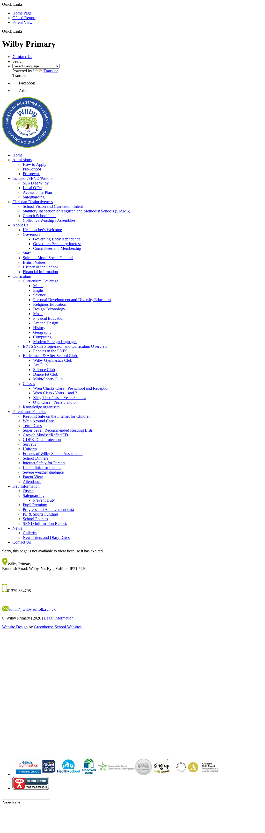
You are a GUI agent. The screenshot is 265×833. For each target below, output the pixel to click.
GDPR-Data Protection (42, 439)
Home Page (22, 13)
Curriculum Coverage (40, 281)
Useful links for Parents (42, 467)
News (17, 528)
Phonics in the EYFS (50, 351)
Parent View (22, 22)
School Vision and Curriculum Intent (53, 206)
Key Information (26, 486)
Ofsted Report (23, 18)
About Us (20, 225)
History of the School (40, 267)
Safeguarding (34, 197)
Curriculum (21, 276)
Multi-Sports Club (48, 379)
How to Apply (34, 164)
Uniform (30, 449)
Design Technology (49, 309)
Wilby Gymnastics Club (52, 360)
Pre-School (32, 169)
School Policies (35, 519)
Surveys (29, 444)
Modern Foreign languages (55, 341)
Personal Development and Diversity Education (72, 299)
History (39, 327)
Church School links (39, 215)
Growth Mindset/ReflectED (45, 435)
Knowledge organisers (41, 407)
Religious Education (49, 304)
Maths (38, 285)
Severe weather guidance (43, 472)
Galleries (30, 533)
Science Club (44, 369)
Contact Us (21, 542)
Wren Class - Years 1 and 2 (55, 393)
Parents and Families (29, 411)
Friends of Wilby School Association (53, 453)
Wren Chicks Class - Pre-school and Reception (71, 388)
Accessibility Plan (37, 192)
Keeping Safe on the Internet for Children (57, 416)
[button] (22, 56)
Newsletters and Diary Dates (46, 537)
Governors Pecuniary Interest (57, 243)
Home (17, 155)
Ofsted (28, 491)
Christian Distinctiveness (32, 202)
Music (38, 313)
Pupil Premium (35, 505)
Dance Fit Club (45, 374)
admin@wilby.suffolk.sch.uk (32, 609)
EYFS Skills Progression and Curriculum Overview (65, 346)
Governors (31, 234)
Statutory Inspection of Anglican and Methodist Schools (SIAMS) (76, 211)
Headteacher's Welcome (42, 229)
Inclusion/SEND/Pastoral (33, 178)
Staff (27, 253)
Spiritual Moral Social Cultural (48, 257)
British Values (34, 262)
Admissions (22, 160)
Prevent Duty (44, 500)
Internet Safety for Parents (44, 463)
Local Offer (32, 188)
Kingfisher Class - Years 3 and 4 (59, 397)
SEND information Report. (45, 523)
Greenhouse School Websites (58, 627)
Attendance (32, 481)
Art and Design (45, 323)
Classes (29, 383)
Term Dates (32, 425)
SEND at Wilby (36, 183)
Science (39, 295)
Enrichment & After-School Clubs (50, 355)
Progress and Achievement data (48, 509)
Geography (42, 332)
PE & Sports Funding (40, 514)
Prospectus (31, 174)
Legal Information (58, 618)
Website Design (15, 627)
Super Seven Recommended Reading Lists (58, 430)
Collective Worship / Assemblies (49, 220)
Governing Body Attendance (56, 239)
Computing (42, 337)
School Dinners (35, 458)
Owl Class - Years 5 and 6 (54, 402)
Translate (50, 71)
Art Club (40, 365)
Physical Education (48, 318)
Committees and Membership (57, 248)
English (39, 290)
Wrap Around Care (38, 421)
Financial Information (40, 271)
